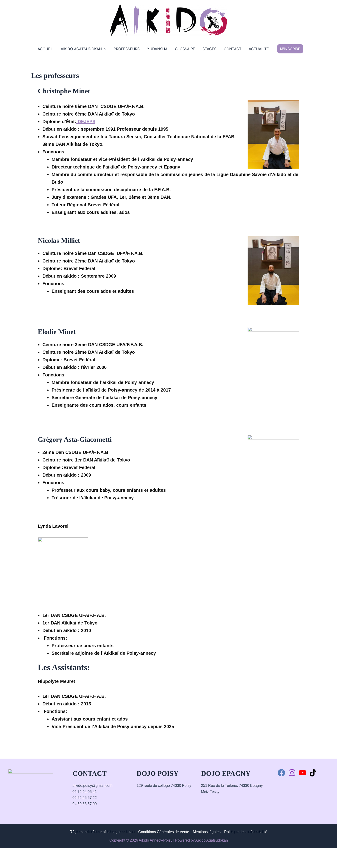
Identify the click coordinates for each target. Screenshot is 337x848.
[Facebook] (281, 772)
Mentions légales (207, 832)
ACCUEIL (45, 49)
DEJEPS (85, 121)
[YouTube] (302, 772)
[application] (104, 48)
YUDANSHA (157, 49)
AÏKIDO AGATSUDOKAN (81, 49)
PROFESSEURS (127, 49)
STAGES (209, 49)
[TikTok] (313, 772)
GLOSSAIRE (185, 49)
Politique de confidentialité (245, 832)
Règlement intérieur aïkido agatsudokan (102, 832)
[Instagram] (292, 772)
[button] (290, 48)
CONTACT (232, 49)
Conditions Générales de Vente (163, 832)
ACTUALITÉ (259, 49)
